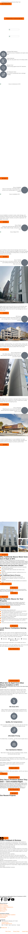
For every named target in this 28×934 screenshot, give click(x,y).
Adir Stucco (17, 928)
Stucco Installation (17, 187)
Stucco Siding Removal (16, 352)
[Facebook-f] (1, 899)
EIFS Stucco (18, 316)
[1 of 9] (24, 190)
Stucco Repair (18, 225)
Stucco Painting (17, 259)
